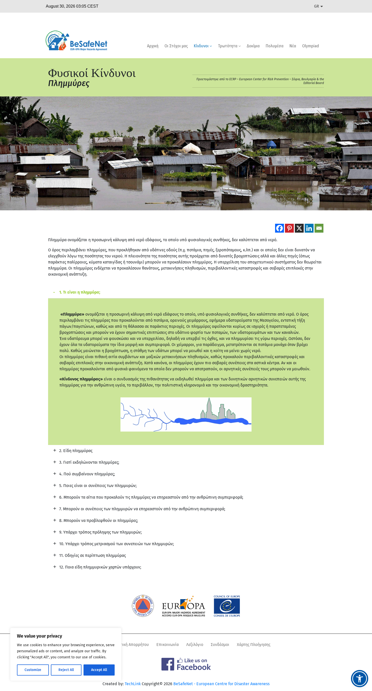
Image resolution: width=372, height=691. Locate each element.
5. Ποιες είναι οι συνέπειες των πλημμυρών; (98, 485)
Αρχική (152, 46)
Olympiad (310, 46)
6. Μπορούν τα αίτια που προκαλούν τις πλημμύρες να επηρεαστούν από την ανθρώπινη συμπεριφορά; (151, 497)
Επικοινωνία (167, 644)
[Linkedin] (309, 228)
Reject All (66, 670)
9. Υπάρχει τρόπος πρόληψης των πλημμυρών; (100, 532)
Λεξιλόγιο (194, 644)
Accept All (99, 670)
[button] (359, 678)
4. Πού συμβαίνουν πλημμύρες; (87, 474)
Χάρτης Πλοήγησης (253, 644)
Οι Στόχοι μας (176, 46)
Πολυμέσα (274, 46)
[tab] (186, 292)
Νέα (293, 46)
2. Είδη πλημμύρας (75, 450)
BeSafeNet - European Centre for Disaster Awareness (221, 683)
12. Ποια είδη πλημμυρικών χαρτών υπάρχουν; (100, 567)
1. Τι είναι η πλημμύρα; (79, 292)
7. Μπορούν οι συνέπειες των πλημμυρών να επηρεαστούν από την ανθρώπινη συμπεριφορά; (142, 508)
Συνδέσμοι (220, 644)
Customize (33, 670)
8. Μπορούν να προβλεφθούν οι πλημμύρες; (98, 520)
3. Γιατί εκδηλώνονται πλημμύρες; (89, 462)
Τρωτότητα (228, 46)
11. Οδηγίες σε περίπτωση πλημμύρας (92, 555)
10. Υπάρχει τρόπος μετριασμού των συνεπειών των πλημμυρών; (116, 543)
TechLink (133, 683)
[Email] (319, 228)
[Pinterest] (289, 228)
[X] (299, 228)
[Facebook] (279, 228)
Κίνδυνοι (202, 46)
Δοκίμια (253, 46)
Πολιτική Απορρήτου (130, 644)
